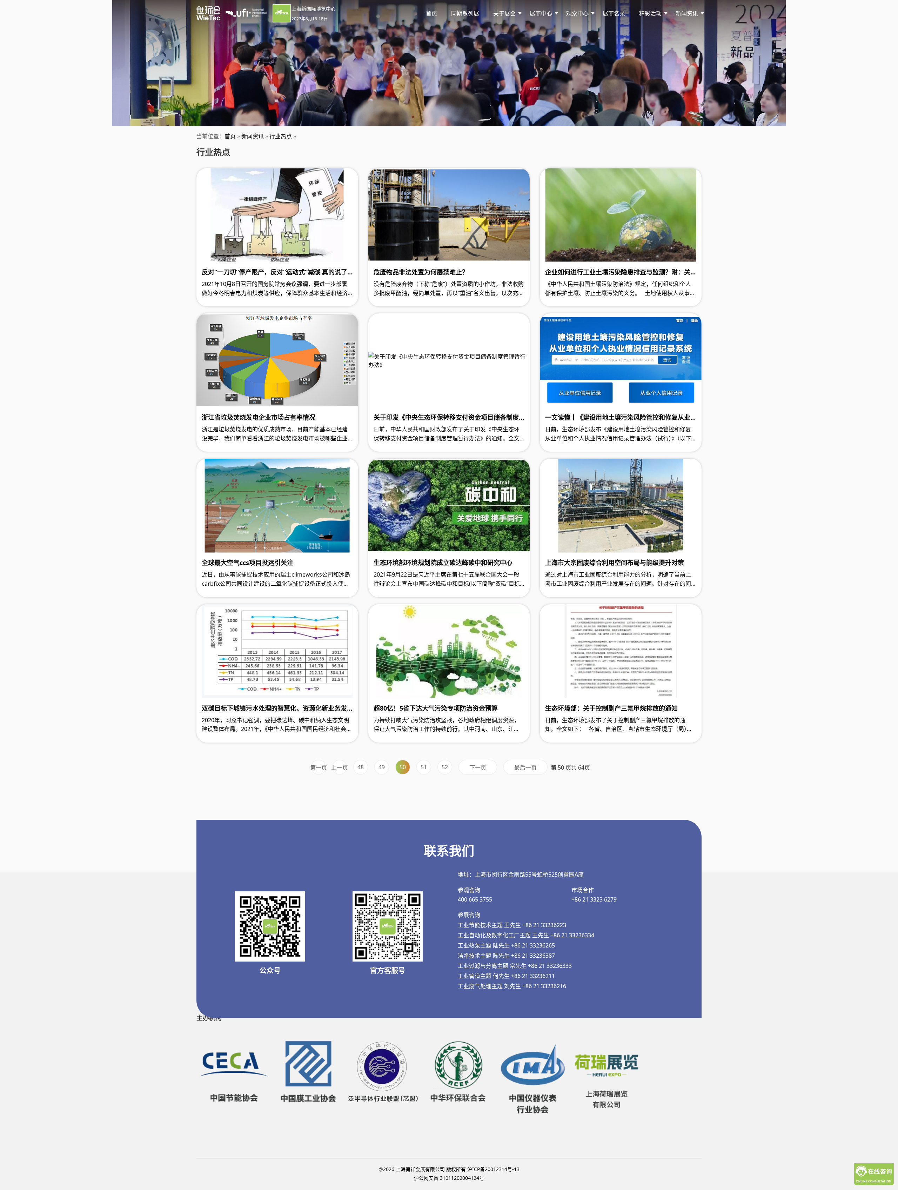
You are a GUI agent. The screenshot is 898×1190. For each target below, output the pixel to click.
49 (381, 767)
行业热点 (280, 136)
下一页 (477, 767)
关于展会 (504, 13)
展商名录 (614, 13)
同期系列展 (465, 13)
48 (360, 767)
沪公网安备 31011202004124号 (449, 1178)
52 (445, 767)
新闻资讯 (252, 136)
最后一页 (525, 767)
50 (403, 767)
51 (424, 767)
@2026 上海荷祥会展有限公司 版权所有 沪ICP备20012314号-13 (449, 1169)
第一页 (318, 767)
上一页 (340, 767)
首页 (431, 13)
